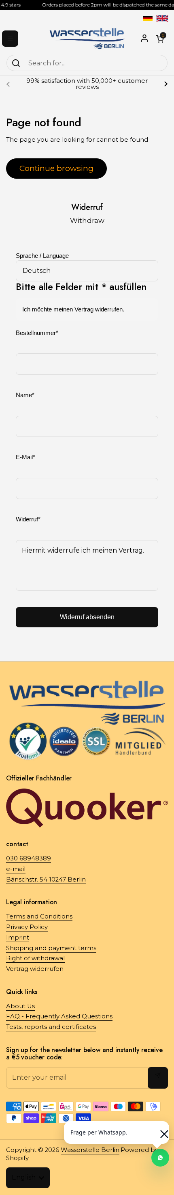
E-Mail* (25, 457)
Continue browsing (56, 168)
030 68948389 (28, 858)
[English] (162, 18)
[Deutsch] (147, 18)
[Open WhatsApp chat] (160, 1158)
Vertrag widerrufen (35, 968)
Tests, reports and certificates (51, 1027)
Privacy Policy (27, 927)
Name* (25, 395)
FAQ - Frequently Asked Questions (59, 1016)
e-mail (15, 869)
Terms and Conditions (39, 916)
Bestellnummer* (37, 333)
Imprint (17, 937)
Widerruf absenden (87, 617)
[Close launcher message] (160, 1130)
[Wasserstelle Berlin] (87, 38)
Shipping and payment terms (51, 948)
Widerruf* (28, 519)
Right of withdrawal (35, 958)
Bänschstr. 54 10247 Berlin (46, 879)
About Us (20, 1006)
